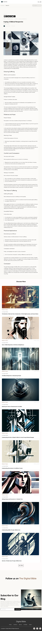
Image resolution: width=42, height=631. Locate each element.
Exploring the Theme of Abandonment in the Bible (12, 406)
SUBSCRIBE (17, 609)
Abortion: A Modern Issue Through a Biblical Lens (11, 560)
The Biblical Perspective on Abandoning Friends (11, 375)
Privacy (10, 624)
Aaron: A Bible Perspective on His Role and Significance (13, 344)
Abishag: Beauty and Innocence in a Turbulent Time (12, 499)
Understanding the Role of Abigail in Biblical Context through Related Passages (18, 437)
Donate (30, 624)
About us (20, 624)
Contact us (15, 624)
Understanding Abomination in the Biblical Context (12, 468)
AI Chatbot (25, 624)
